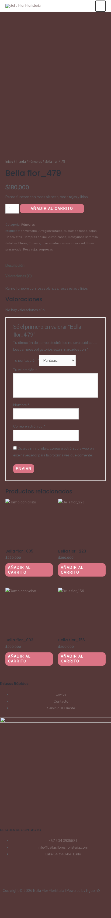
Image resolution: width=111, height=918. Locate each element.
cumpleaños (57, 237)
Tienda (21, 162)
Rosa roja (30, 249)
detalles (11, 243)
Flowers (34, 243)
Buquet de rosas (75, 231)
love (45, 243)
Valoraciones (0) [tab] (18, 275)
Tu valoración (25, 369)
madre (54, 243)
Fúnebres (35, 162)
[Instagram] (21, 875)
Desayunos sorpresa (83, 237)
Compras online (35, 237)
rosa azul (78, 243)
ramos (65, 243)
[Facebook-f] (23, 906)
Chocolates (13, 237)
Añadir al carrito (52, 208)
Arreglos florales (50, 231)
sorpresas (46, 249)
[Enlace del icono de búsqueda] (86, 6)
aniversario (29, 231)
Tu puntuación (26, 360)
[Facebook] (6, 875)
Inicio (9, 162)
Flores (22, 243)
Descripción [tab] (15, 265)
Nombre (21, 404)
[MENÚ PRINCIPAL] (100, 6)
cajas (92, 231)
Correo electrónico (29, 426)
